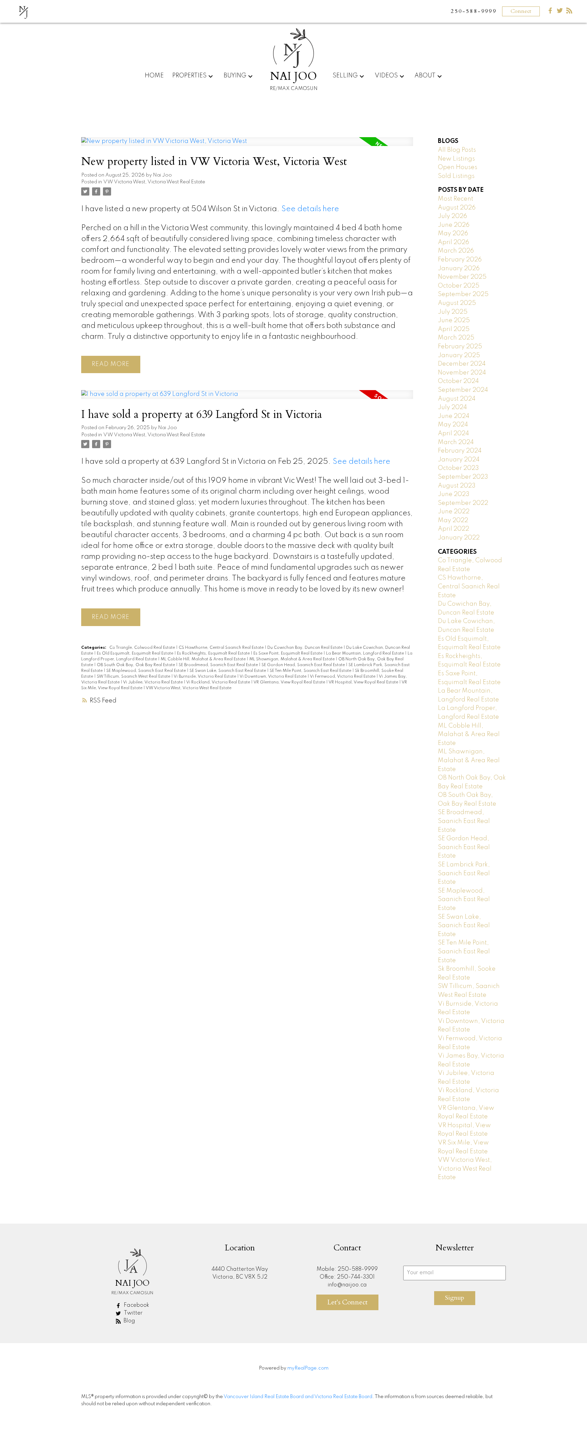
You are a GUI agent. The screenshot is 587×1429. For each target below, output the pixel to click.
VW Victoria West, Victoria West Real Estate (154, 182)
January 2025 (459, 355)
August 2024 (457, 399)
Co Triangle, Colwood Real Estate (142, 648)
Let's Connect (347, 1302)
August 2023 (457, 486)
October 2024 (458, 381)
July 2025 (452, 312)
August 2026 (457, 208)
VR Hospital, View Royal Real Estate (363, 682)
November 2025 (462, 277)
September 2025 (463, 294)
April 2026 (453, 242)
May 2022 (453, 520)
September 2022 (463, 503)
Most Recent (455, 199)
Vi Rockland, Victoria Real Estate (218, 682)
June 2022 (453, 512)
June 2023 (453, 494)
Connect (521, 11)
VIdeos (386, 76)
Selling (345, 76)
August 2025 (457, 303)
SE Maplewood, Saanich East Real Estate (146, 671)
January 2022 (459, 538)
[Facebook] (550, 12)
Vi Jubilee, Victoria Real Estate (153, 682)
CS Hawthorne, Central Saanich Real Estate (222, 648)
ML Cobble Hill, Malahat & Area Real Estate (204, 659)
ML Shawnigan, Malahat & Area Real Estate (292, 659)
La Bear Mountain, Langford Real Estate (365, 654)
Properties (189, 76)
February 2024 (460, 451)
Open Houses (457, 167)
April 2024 (453, 433)
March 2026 (456, 251)
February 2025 (460, 347)
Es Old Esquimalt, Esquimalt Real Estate (135, 654)
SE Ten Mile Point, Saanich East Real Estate (311, 671)
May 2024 (453, 425)
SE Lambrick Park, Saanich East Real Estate (464, 873)
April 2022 (453, 529)
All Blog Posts (457, 150)
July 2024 (452, 407)
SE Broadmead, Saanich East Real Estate (219, 665)
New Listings (456, 159)
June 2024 (453, 416)
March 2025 (456, 338)
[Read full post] (247, 145)
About (424, 76)
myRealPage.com (307, 1368)
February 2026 (460, 260)
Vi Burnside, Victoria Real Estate (205, 677)
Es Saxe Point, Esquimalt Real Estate (288, 654)
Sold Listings (456, 176)
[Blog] (569, 12)
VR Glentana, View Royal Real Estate (289, 682)
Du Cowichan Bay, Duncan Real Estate (305, 648)
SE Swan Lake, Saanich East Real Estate (228, 671)
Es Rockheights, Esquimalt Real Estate (214, 654)
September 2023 (463, 477)
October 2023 (458, 468)
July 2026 (452, 216)
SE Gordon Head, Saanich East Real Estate (304, 665)
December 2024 (462, 364)
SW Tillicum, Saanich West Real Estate (134, 677)
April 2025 (453, 329)
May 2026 (453, 234)
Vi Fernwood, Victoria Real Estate (343, 677)
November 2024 (462, 373)
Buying (235, 76)
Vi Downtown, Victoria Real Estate (273, 677)
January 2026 (459, 268)
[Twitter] (560, 12)
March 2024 (456, 442)
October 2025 (458, 286)
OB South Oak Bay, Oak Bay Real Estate (136, 665)
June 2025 (454, 320)
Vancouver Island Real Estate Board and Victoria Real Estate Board (298, 1396)
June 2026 (453, 225)
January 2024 (459, 460)
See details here (310, 209)
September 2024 (463, 390)
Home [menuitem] (154, 76)
